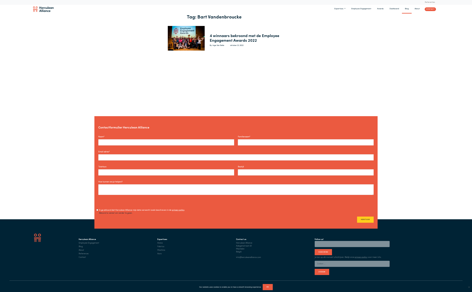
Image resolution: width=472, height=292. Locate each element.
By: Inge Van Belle (217, 45)
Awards (380, 9)
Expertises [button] (339, 9)
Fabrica (160, 247)
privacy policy (178, 210)
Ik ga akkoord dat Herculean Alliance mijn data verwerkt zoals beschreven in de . (142, 210)
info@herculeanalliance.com (248, 257)
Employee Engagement (361, 9)
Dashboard (394, 9)
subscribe (323, 252)
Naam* (101, 137)
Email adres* (104, 152)
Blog (407, 9)
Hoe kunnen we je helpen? (110, 182)
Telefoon (102, 167)
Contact (430, 9)
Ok (267, 287)
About (417, 9)
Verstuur (365, 219)
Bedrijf (241, 167)
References (84, 254)
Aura (159, 254)
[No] (469, 287)
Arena (160, 243)
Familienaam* (244, 137)
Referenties (430, 2)
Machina (161, 250)
